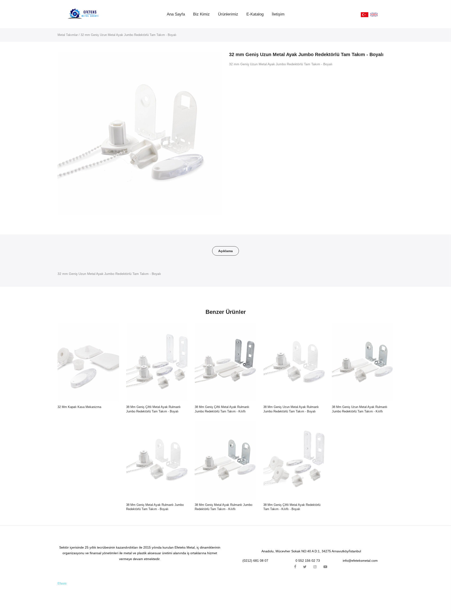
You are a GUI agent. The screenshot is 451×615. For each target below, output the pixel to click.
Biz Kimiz (201, 14)
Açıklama (225, 251)
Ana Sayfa (176, 14)
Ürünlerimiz (228, 14)
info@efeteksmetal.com (360, 560)
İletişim (278, 14)
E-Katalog (255, 14)
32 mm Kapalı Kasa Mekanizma (79, 407)
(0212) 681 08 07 (255, 560)
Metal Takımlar (68, 35)
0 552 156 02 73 (307, 560)
